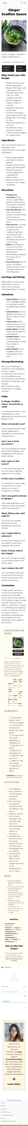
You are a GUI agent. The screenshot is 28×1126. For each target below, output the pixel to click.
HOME (3, 1103)
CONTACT (4, 1109)
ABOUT (3, 1106)
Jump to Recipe (6, 68)
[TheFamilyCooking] (4, 3)
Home (4, 54)
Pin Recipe (18, 654)
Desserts (20, 54)
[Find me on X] (14, 1079)
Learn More (14, 1084)
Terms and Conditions (8, 1121)
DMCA (3, 1118)
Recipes (12, 54)
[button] (22, 3)
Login (24, 986)
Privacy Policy (6, 1112)
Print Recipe (20, 68)
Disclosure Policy (7, 1115)
